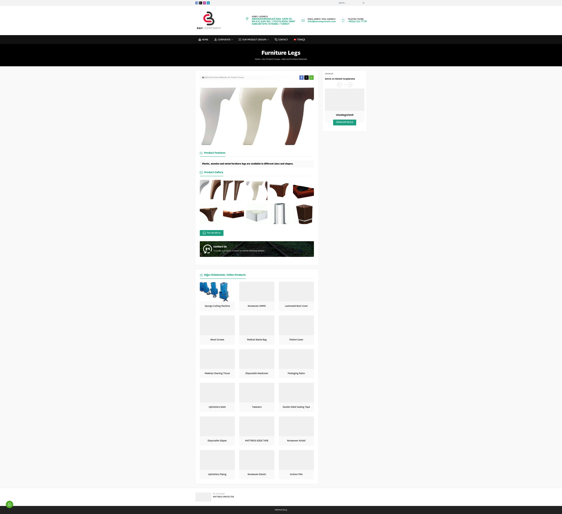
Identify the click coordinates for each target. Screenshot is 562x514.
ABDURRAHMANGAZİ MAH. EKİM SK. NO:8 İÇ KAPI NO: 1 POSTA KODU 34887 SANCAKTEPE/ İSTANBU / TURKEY (273, 21)
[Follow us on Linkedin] (208, 2)
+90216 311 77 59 (357, 21)
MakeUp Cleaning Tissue (217, 373)
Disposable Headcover (256, 373)
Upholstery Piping (217, 474)
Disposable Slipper (217, 441)
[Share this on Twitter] (306, 77)
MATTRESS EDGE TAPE (256, 441)
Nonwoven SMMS (257, 306)
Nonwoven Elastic (257, 474)
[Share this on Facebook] (301, 77)
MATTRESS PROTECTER (223, 497)
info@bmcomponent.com (322, 21)
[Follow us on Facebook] (196, 2)
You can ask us (214, 233)
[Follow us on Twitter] (200, 2)
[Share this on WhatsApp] (311, 77)
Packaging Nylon (296, 373)
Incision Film (296, 474)
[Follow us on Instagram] (204, 2)
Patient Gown (296, 340)
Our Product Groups (271, 59)
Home (257, 59)
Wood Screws (217, 340)
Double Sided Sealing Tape (296, 407)
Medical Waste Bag (257, 340)
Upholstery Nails (217, 407)
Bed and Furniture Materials (294, 59)
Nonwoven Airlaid (296, 441)
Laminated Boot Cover (296, 306)
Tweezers (257, 407)
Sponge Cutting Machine (217, 306)
